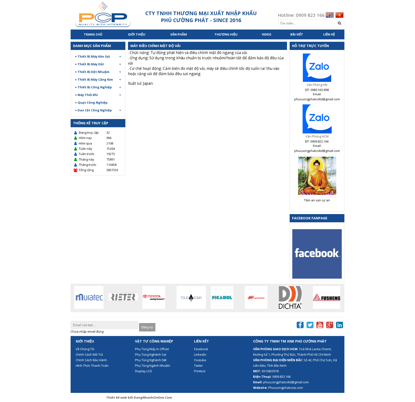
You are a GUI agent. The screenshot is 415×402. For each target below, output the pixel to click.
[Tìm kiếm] (339, 23)
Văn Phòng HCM (317, 136)
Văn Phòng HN (317, 85)
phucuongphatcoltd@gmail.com (286, 382)
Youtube (200, 360)
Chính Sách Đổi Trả (89, 354)
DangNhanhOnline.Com (153, 397)
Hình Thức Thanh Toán (92, 365)
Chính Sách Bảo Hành (91, 360)
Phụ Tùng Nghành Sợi (150, 354)
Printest (199, 371)
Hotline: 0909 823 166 (301, 15)
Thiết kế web (117, 397)
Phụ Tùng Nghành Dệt (150, 360)
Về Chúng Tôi (85, 349)
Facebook (201, 349)
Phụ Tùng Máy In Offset (152, 349)
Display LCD (143, 371)
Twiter (198, 365)
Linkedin (200, 354)
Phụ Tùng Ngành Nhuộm (152, 365)
